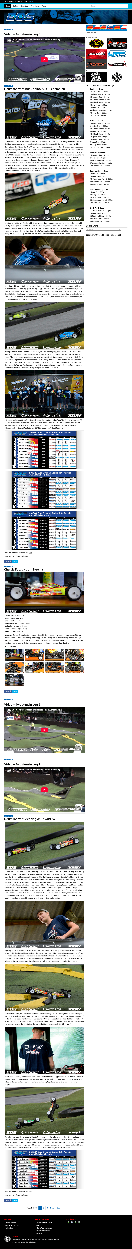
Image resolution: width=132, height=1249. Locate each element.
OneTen (31, 1)
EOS (15, 1)
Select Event (92, 226)
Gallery (15, 6)
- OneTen (39, 1233)
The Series (35, 6)
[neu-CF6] (34, 667)
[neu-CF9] (14, 680)
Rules (44, 6)
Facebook (8, 561)
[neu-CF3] (54, 655)
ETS (23, 1)
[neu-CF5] (14, 667)
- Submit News (10, 1223)
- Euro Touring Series (44, 1228)
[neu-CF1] (14, 655)
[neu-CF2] (34, 655)
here (30, 553)
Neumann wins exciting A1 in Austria (29, 819)
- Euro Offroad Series (44, 1223)
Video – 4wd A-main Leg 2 (22, 704)
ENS (26, 1)
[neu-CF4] (74, 655)
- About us (9, 1228)
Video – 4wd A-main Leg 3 (22, 34)
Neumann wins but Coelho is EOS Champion (34, 89)
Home (8, 6)
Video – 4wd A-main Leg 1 (22, 764)
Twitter (15, 561)
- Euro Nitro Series (43, 1231)
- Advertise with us (12, 1225)
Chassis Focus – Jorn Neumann (25, 569)
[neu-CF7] (54, 667)
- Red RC (39, 1225)
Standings (24, 6)
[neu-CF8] (74, 667)
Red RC (19, 1)
